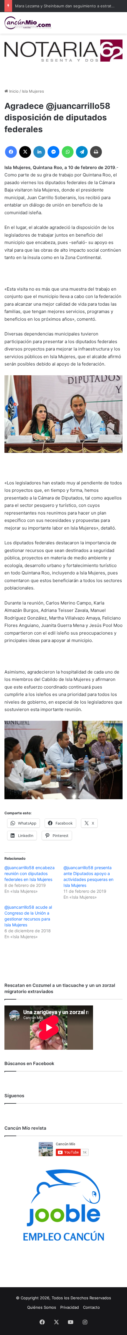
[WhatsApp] (68, 152)
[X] (25, 152)
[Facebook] (11, 152)
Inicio (13, 91)
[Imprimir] (96, 152)
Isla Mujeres (33, 91)
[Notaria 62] (63, 50)
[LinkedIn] (39, 152)
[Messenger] (53, 152)
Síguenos (14, 1095)
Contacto (91, 1307)
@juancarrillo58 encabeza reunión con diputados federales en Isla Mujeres (29, 873)
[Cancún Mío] (28, 23)
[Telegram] (82, 152)
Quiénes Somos (41, 1307)
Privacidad (69, 1307)
